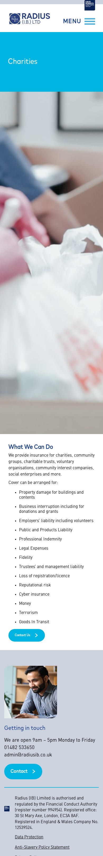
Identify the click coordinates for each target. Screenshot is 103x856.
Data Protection (29, 837)
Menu (72, 22)
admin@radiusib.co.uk (28, 755)
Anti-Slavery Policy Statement (42, 847)
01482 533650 (19, 747)
